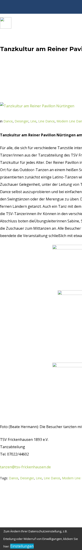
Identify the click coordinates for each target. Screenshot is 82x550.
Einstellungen (22, 546)
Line (33, 121)
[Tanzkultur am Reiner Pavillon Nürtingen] (37, 106)
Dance (8, 121)
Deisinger (21, 121)
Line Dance (46, 121)
